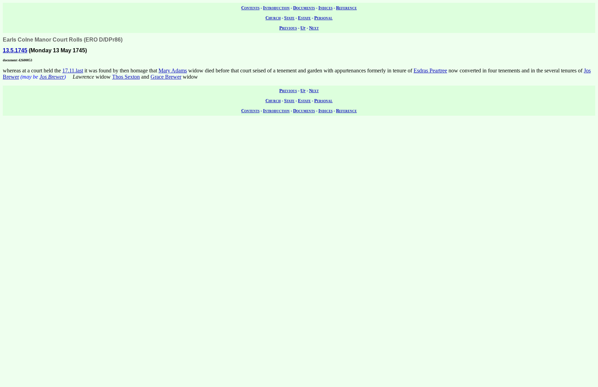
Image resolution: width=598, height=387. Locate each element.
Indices (325, 7)
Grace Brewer (166, 77)
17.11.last (72, 70)
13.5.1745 (15, 50)
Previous (288, 27)
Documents (304, 7)
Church (273, 17)
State (289, 17)
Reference (346, 7)
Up (303, 27)
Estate (304, 17)
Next (314, 27)
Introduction (276, 7)
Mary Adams (172, 70)
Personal (323, 17)
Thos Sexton (126, 77)
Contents (250, 7)
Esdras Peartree (430, 70)
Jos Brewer (51, 77)
